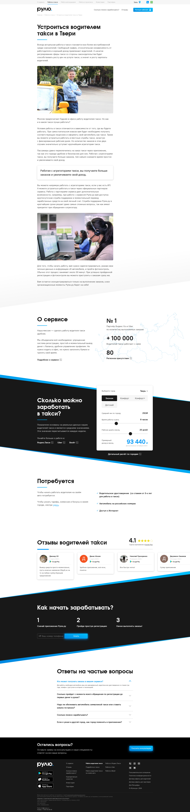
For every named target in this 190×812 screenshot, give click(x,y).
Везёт (72, 442)
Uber (59, 442)
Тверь (143, 391)
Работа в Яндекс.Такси (113, 763)
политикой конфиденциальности (76, 795)
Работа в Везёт (110, 771)
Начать (76, 636)
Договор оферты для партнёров (140, 782)
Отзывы (125, 10)
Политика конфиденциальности (140, 776)
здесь (56, 505)
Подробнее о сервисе (48, 359)
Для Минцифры (134, 785)
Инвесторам (100, 2)
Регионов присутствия (117, 358)
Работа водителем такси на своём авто (94, 772)
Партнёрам (111, 2)
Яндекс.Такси (43, 442)
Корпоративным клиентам (71, 778)
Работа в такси (53, 2)
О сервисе (40, 2)
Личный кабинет (141, 10)
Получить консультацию (141, 748)
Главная (40, 15)
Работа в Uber (110, 767)
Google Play (149, 545)
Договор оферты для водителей (140, 779)
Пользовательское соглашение (139, 772)
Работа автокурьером (68, 2)
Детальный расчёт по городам (123, 454)
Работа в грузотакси (86, 2)
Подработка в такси (92, 767)
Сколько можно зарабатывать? (106, 10)
